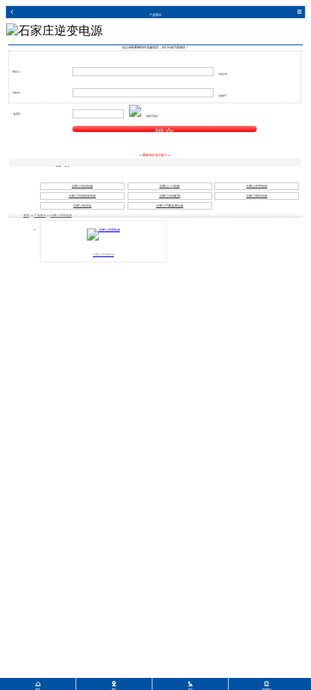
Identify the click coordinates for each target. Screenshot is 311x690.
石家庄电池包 (82, 205)
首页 (26, 215)
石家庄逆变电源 (256, 186)
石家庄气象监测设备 (169, 205)
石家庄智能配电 (169, 196)
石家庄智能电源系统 (82, 196)
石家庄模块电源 (256, 196)
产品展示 (40, 215)
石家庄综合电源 (82, 186)
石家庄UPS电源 (169, 186)
